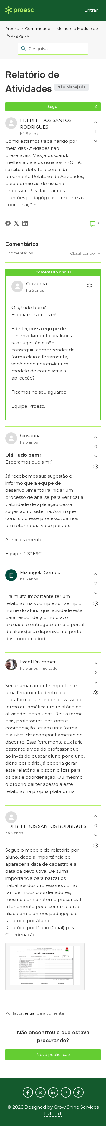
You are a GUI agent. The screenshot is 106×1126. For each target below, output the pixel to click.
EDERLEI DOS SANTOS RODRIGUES (45, 826)
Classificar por (83, 253)
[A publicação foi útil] (95, 122)
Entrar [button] (91, 10)
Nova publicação (53, 1054)
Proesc (12, 28)
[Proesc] (19, 10)
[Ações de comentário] (89, 286)
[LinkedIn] (25, 223)
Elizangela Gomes (40, 572)
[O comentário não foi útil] (95, 456)
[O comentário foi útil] (95, 437)
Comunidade (37, 28)
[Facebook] (8, 223)
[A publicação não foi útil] (95, 141)
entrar (30, 1013)
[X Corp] (16, 223)
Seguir (53, 106)
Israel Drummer (38, 661)
